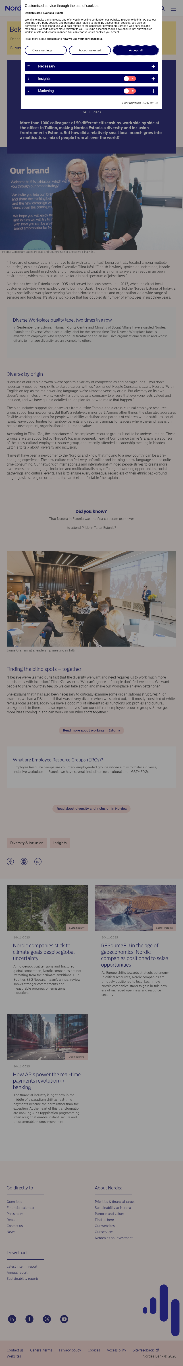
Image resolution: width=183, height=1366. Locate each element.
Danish (29, 13)
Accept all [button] (136, 50)
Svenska (48, 13)
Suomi (59, 13)
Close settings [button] (42, 50)
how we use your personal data (82, 38)
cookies (52, 38)
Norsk (38, 13)
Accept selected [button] (90, 50)
